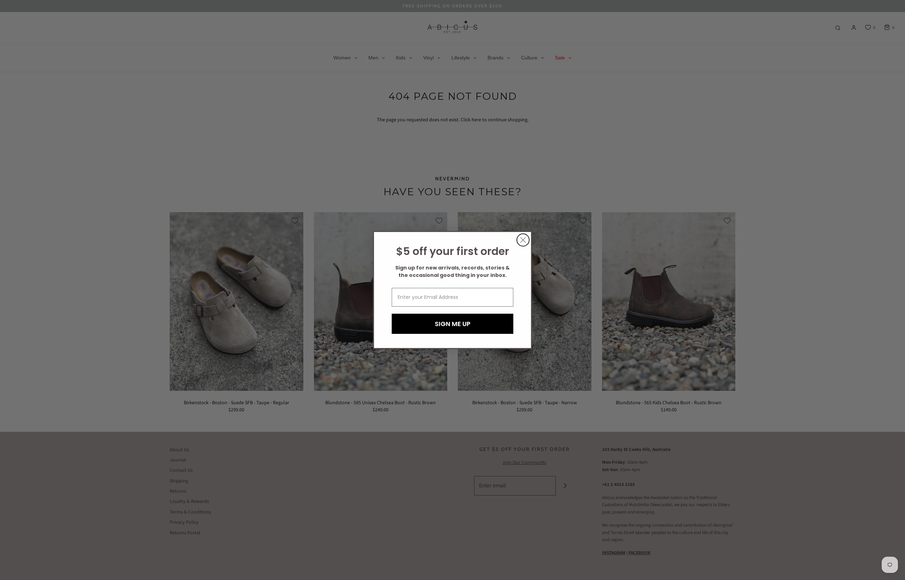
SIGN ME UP (453, 323)
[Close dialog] (523, 240)
